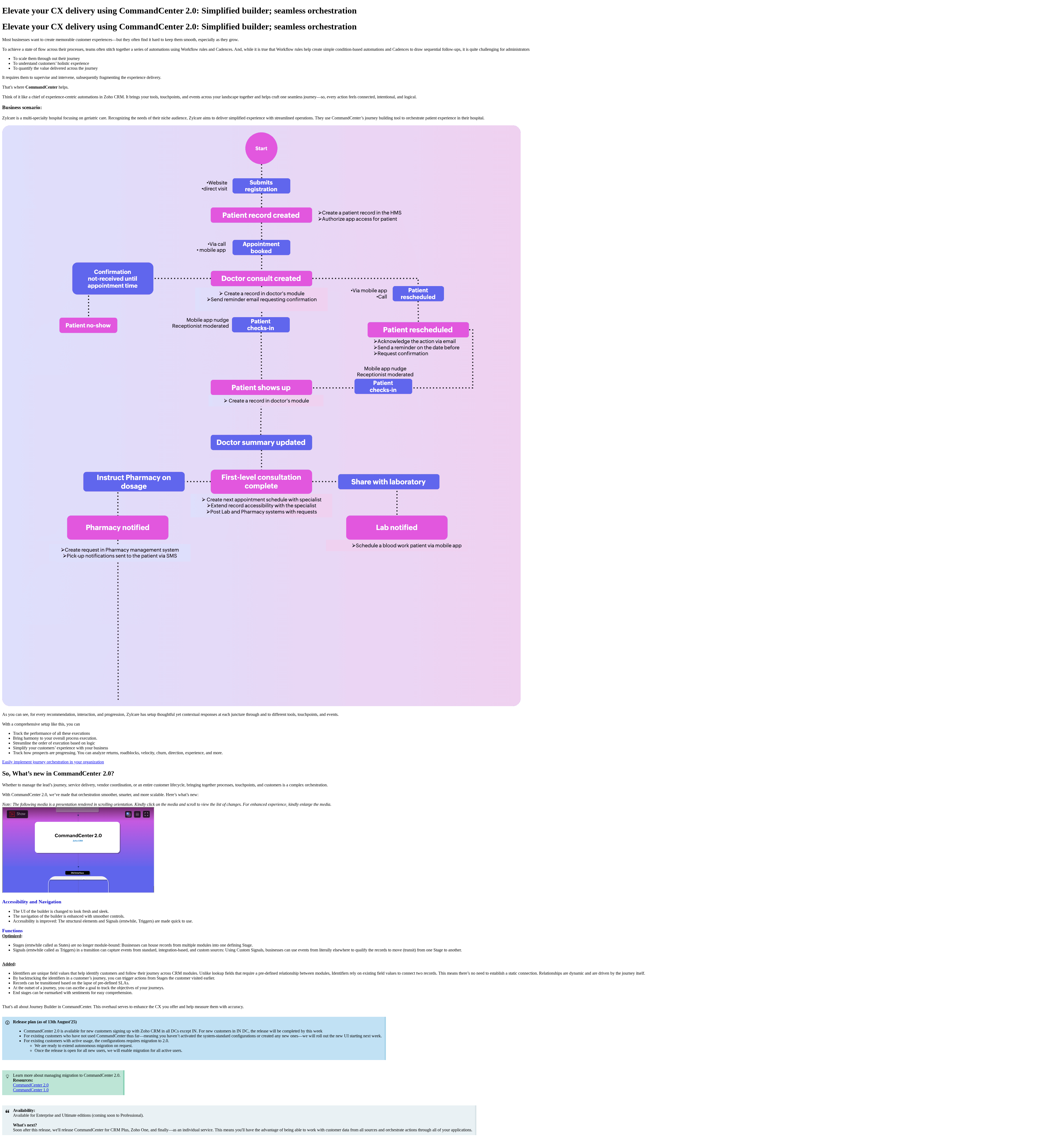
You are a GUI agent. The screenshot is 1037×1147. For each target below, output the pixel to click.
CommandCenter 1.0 (31, 1090)
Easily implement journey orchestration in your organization (53, 762)
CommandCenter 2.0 (31, 1085)
